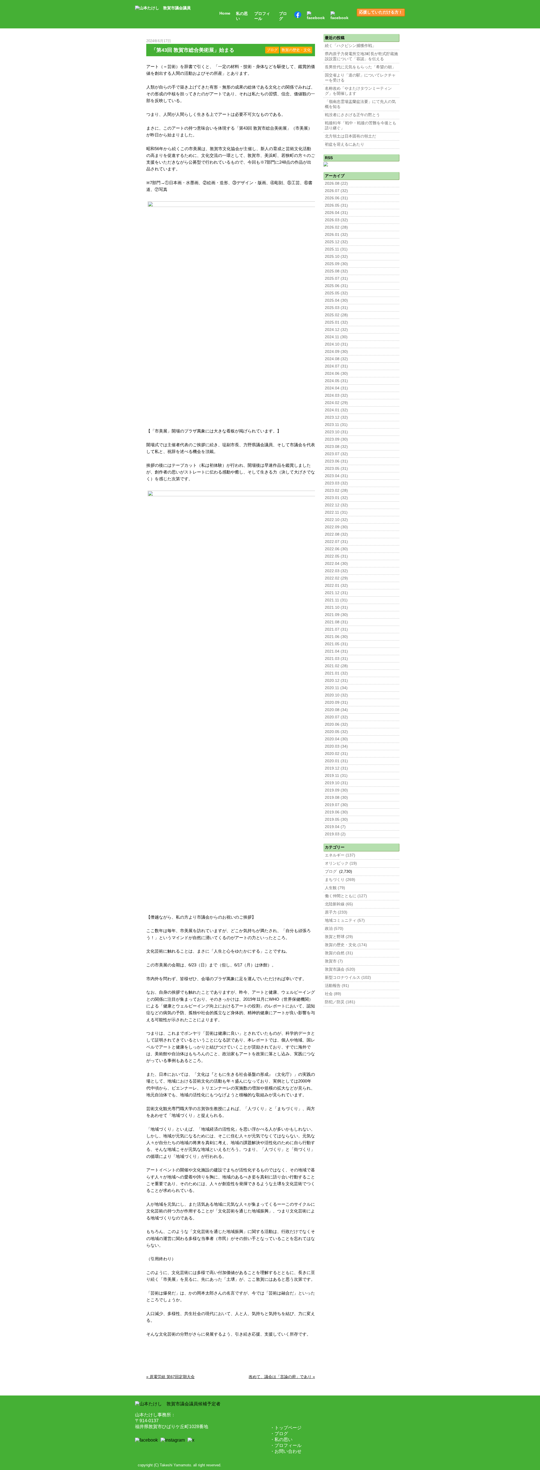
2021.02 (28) (336, 666)
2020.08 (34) (336, 710)
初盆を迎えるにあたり (344, 144)
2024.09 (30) (336, 352)
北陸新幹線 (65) (339, 904)
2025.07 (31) (336, 278)
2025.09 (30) (336, 264)
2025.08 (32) (336, 271)
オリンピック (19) (341, 863)
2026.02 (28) (336, 227)
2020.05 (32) (336, 732)
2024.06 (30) (336, 373)
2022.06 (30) (336, 549)
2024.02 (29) (336, 403)
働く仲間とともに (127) (346, 896)
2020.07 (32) (336, 717)
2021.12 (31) (336, 593)
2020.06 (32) (336, 724)
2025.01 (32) (336, 322)
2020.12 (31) (336, 680)
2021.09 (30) (336, 615)
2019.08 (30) (336, 797)
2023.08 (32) (336, 447)
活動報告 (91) (337, 986)
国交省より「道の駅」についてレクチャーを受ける (360, 77)
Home (224, 13)
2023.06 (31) (336, 461)
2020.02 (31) (336, 754)
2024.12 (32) (336, 330)
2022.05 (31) (336, 556)
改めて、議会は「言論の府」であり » (282, 1376)
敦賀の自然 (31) (339, 953)
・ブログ (279, 1433)
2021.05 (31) (336, 644)
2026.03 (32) (336, 220)
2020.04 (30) (336, 739)
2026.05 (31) (336, 205)
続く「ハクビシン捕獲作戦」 (350, 46)
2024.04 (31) (336, 388)
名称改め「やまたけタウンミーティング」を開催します (358, 91)
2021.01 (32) (336, 673)
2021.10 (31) (336, 607)
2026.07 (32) (336, 191)
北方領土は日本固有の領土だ (350, 136)
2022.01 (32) (336, 585)
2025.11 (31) (336, 249)
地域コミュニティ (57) (345, 920)
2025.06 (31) (336, 286)
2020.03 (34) (336, 746)
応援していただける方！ (380, 12)
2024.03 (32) (336, 395)
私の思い (242, 16)
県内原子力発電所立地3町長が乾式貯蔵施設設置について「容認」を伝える (361, 56)
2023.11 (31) (336, 425)
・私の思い (281, 1439)
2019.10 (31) (336, 783)
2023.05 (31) (336, 468)
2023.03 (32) (336, 483)
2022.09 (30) (336, 527)
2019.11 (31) (336, 776)
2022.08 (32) (336, 534)
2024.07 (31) (336, 366)
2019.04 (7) (335, 827)
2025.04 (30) (336, 300)
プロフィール (262, 16)
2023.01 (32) (336, 498)
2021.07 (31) (336, 629)
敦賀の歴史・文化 (296, 50)
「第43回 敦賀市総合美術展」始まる (192, 50)
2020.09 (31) (336, 702)
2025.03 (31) (336, 308)
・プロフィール (286, 1445)
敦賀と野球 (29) (339, 937)
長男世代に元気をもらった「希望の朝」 (360, 67)
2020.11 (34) (336, 688)
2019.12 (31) (336, 768)
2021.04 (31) (336, 651)
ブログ (283, 16)
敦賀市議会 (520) (340, 969)
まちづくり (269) (340, 880)
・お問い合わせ (286, 1451)
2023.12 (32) (336, 417)
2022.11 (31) (336, 512)
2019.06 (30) (336, 812)
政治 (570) (334, 928)
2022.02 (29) (336, 578)
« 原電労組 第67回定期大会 (170, 1376)
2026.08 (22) (336, 183)
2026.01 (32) (336, 235)
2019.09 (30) (336, 790)
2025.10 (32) (336, 256)
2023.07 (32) (336, 454)
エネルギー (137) (340, 855)
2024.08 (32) (336, 359)
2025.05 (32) (336, 293)
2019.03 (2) (335, 834)
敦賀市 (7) (334, 961)
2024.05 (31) (336, 381)
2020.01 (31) (336, 761)
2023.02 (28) (336, 490)
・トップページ (286, 1427)
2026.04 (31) (336, 213)
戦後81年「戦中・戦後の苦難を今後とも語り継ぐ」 (360, 125)
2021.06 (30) (336, 637)
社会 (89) (333, 994)
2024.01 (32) (336, 410)
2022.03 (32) (336, 571)
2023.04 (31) (336, 476)
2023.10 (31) (336, 432)
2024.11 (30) (336, 337)
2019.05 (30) (336, 819)
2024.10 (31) (336, 344)
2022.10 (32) (336, 520)
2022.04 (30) (336, 564)
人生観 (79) (335, 888)
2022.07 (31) (336, 542)
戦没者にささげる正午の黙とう (352, 115)
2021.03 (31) (336, 659)
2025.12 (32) (336, 242)
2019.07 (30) (336, 805)
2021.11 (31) (336, 600)
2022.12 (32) (336, 505)
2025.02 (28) (336, 315)
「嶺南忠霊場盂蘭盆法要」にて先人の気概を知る (360, 104)
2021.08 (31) (336, 622)
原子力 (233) (336, 912)
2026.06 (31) (336, 198)
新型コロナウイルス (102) (348, 977)
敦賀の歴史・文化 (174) (346, 945)
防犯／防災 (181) (340, 1002)
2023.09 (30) (336, 439)
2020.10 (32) (336, 695)
